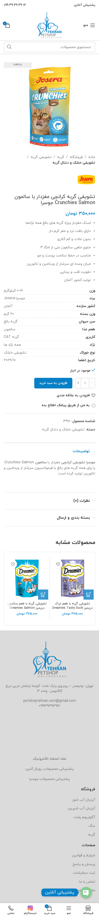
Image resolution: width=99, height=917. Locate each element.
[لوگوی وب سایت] (49, 25)
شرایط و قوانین (83, 855)
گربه (60, 157)
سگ (92, 825)
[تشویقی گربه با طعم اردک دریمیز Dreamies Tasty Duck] (72, 578)
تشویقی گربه (41, 157)
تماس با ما (87, 881)
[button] (89, 595)
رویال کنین (33, 769)
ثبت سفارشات (84, 872)
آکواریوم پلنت (84, 817)
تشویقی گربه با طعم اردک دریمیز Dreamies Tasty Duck (72, 605)
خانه (91, 157)
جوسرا (33, 779)
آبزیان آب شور (83, 799)
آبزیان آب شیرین (81, 808)
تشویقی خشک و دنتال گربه (74, 162)
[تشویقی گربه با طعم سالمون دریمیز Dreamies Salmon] (27, 578)
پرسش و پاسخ (84, 864)
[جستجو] (9, 47)
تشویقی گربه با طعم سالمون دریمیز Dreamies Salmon (26, 605)
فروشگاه (76, 157)
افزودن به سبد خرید (53, 383)
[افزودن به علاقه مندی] (58, 564)
